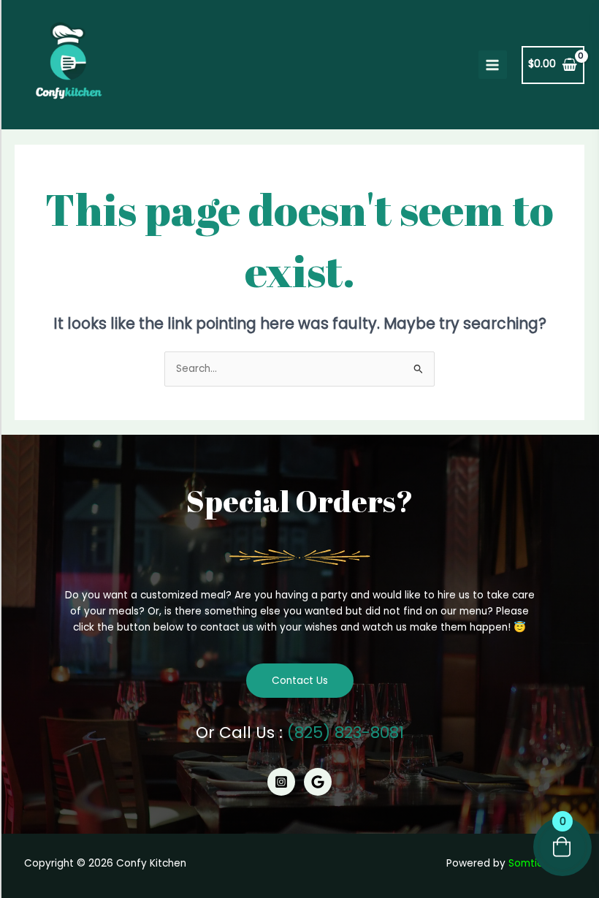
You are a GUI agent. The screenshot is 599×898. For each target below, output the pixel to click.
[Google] (318, 782)
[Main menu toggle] (492, 64)
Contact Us (300, 681)
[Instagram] (281, 782)
